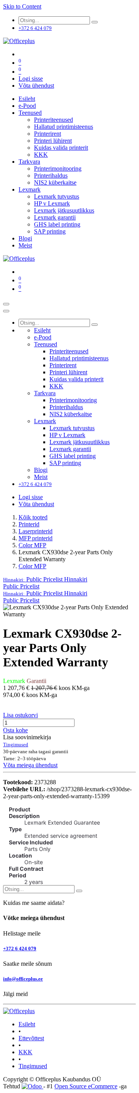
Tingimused (33, 1066)
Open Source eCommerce (85, 1086)
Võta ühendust (36, 85)
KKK (25, 1052)
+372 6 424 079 (19, 948)
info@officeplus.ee (23, 979)
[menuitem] (27, 98)
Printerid (29, 524)
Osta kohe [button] (15, 730)
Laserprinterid (36, 531)
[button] (45, 579)
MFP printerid (36, 538)
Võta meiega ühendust (30, 765)
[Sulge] (6, 311)
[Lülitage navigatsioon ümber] (6, 304)
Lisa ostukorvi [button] (20, 715)
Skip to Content (22, 6)
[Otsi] (95, 22)
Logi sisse (31, 78)
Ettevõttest (31, 1038)
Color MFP (32, 545)
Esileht (27, 1024)
